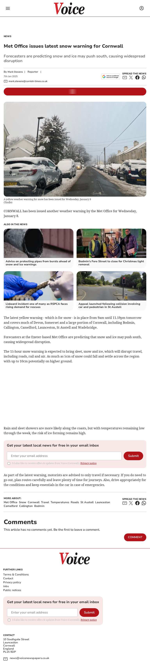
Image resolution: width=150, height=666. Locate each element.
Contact (8, 578)
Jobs (6, 586)
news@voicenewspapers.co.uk (29, 658)
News (7, 36)
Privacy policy (12, 582)
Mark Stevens (15, 71)
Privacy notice (88, 463)
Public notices (12, 590)
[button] (7, 8)
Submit (133, 456)
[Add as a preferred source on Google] (110, 76)
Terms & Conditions (16, 574)
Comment (135, 537)
